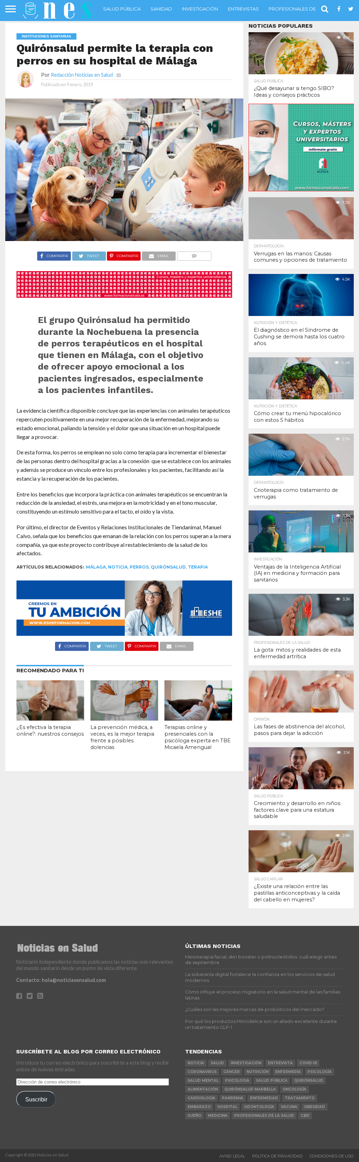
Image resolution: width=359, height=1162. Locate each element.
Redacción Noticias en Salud (82, 75)
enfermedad (264, 1098)
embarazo (199, 1107)
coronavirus (202, 1072)
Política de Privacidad (277, 1156)
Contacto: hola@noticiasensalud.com (61, 980)
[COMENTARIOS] (194, 254)
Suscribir (36, 1099)
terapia (198, 567)
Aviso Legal (232, 1156)
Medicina (218, 1115)
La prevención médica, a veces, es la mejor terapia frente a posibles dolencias (122, 737)
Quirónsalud (168, 567)
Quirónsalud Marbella (250, 1089)
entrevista (280, 1063)
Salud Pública (122, 9)
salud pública (271, 1080)
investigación (246, 1063)
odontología (259, 1107)
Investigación (200, 9)
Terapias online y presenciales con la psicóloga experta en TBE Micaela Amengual (197, 737)
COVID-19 (308, 1063)
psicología (319, 1072)
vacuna (289, 1107)
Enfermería (288, 1072)
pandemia (232, 1098)
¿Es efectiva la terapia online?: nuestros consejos (50, 730)
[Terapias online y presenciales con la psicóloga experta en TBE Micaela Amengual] (198, 718)
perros (139, 567)
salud (217, 1063)
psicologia (237, 1080)
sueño (194, 1115)
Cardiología (201, 1098)
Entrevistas (243, 9)
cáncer (231, 1072)
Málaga (96, 567)
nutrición (257, 1072)
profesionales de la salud (264, 1115)
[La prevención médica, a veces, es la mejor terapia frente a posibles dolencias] (124, 718)
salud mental (203, 1080)
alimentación (203, 1089)
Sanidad (161, 9)
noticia (118, 567)
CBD (305, 1115)
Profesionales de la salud (304, 9)
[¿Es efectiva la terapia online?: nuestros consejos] (50, 718)
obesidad (314, 1107)
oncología (294, 1089)
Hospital (227, 1107)
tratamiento (299, 1098)
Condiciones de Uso (332, 1156)
